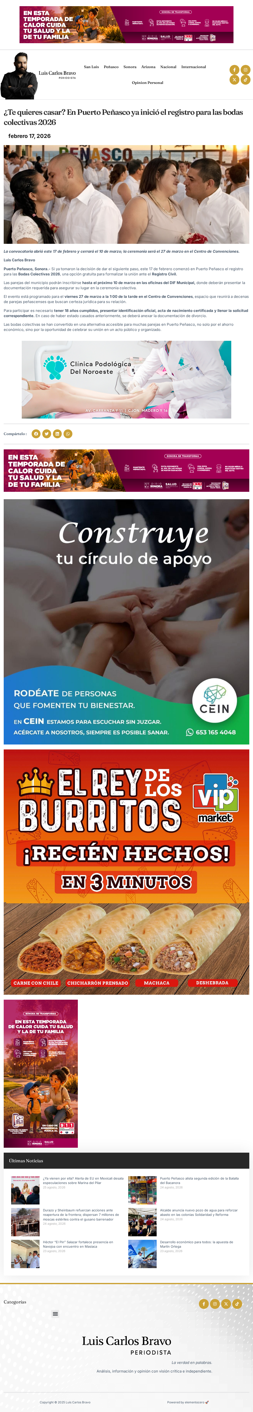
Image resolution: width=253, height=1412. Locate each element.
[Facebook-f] (234, 70)
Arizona (148, 66)
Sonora (130, 66)
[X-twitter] (234, 80)
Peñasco (111, 66)
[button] (36, 433)
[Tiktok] (246, 80)
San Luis (91, 66)
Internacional (193, 66)
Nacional (168, 66)
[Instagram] (246, 70)
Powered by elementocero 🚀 (188, 1402)
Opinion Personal (147, 82)
